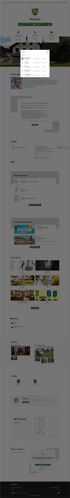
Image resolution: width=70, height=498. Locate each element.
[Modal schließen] (35, 249)
